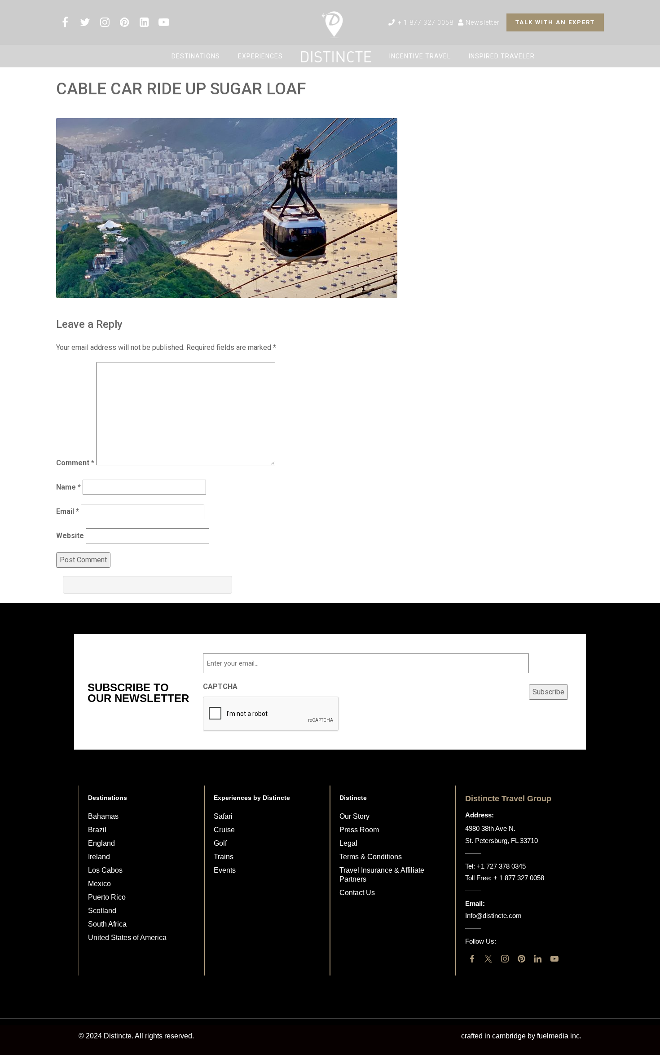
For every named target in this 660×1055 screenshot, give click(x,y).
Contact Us (357, 892)
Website (70, 535)
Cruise (224, 830)
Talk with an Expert (555, 22)
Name (68, 487)
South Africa (107, 924)
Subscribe (548, 692)
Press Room (359, 830)
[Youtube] (554, 959)
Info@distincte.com (493, 915)
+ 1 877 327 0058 (424, 22)
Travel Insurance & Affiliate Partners (381, 874)
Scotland (102, 910)
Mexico (99, 883)
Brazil (97, 830)
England (101, 843)
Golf (220, 843)
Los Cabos (105, 870)
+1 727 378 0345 (501, 866)
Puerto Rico (107, 897)
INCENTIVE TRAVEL (420, 56)
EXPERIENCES (260, 56)
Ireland (99, 857)
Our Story (354, 816)
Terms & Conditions (370, 857)
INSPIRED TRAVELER (502, 56)
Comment (75, 463)
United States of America (127, 937)
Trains (223, 857)
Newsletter (482, 22)
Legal (348, 843)
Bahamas (103, 816)
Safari (223, 816)
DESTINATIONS (196, 56)
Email (67, 511)
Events (225, 870)
